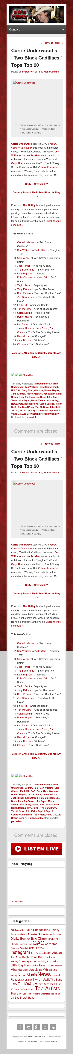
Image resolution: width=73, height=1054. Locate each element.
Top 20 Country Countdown (33, 410)
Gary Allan (17, 163)
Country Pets (32, 787)
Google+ (4, 2)
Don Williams (24, 250)
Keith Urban (33, 155)
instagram (20, 952)
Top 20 (14, 410)
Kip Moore (35, 961)
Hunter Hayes (24, 316)
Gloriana (21, 344)
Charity (57, 934)
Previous (47, 42)
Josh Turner (23, 265)
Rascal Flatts (24, 336)
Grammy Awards (19, 948)
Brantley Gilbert (19, 934)
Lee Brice (22, 324)
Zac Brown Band (26, 297)
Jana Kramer (24, 340)
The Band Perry (25, 269)
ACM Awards (17, 930)
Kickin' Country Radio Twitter (28, 1027)
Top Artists (55, 410)
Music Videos (38, 400)
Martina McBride (55, 965)
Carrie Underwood (26, 242)
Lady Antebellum (50, 961)
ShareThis (28, 375)
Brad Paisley (24, 293)
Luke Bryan (42, 328)
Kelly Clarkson (25, 277)
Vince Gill (42, 277)
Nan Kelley (52, 400)
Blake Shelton (34, 929)
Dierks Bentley (21, 938)
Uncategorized (47, 993)
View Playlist (17, 901)
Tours (14, 993)
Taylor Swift (23, 285)
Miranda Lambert (22, 969)
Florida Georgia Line (21, 944)
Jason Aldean (24, 328)
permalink (31, 417)
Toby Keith (23, 289)
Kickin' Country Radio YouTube (45, 1027)
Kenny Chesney (20, 961)
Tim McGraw (24, 308)
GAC (18, 390)
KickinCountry (51, 71)
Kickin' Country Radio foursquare (53, 1027)
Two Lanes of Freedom (29, 993)
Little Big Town (25, 273)
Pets (20, 403)
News (14, 403)
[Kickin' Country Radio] (36, 21)
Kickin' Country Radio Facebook (20, 1027)
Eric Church (45, 387)
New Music (27, 974)
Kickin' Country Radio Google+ (37, 1027)
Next (59, 42)
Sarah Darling (24, 312)
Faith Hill (22, 305)
